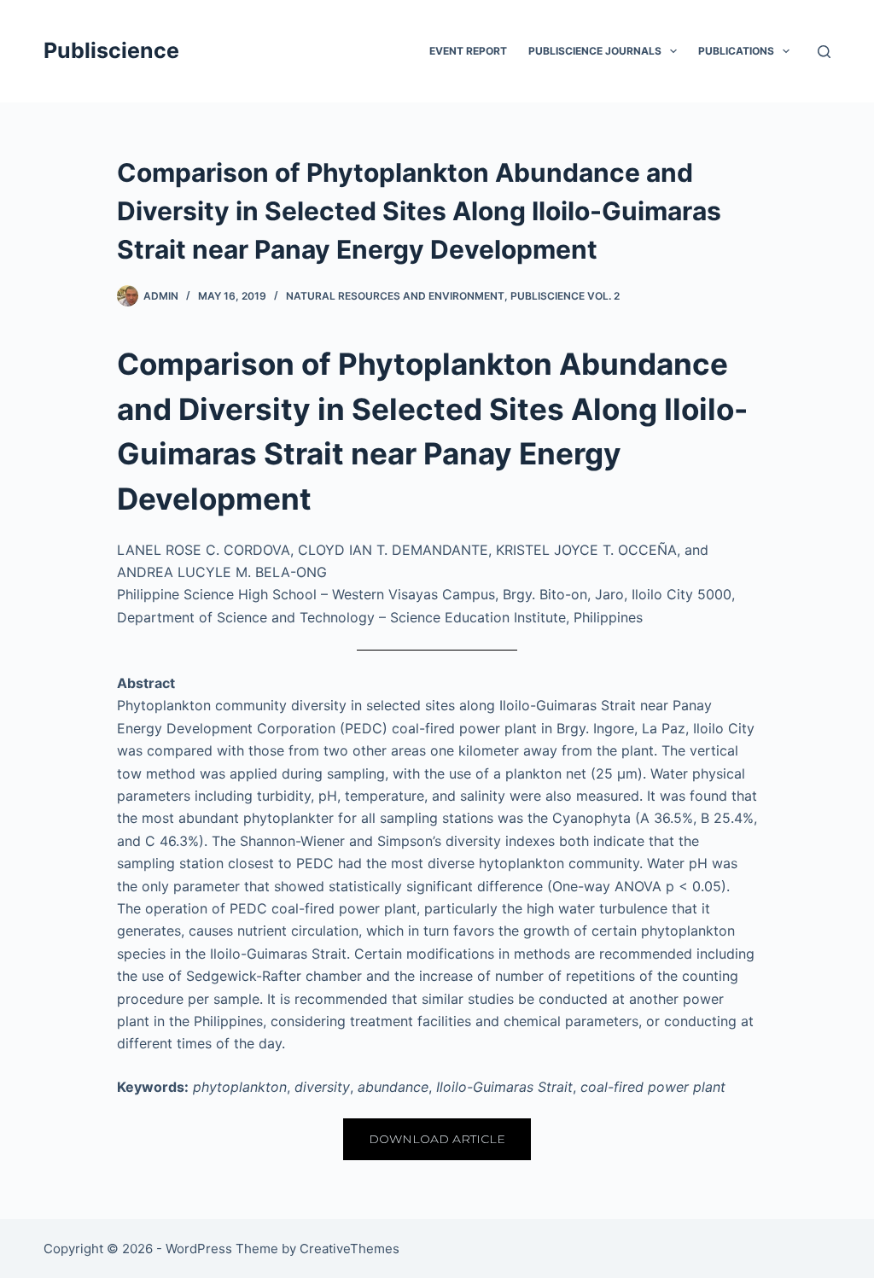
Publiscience (111, 50)
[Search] (824, 51)
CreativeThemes (349, 1248)
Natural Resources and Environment (395, 295)
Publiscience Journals (594, 50)
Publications (736, 50)
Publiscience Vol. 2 (565, 295)
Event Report (468, 50)
